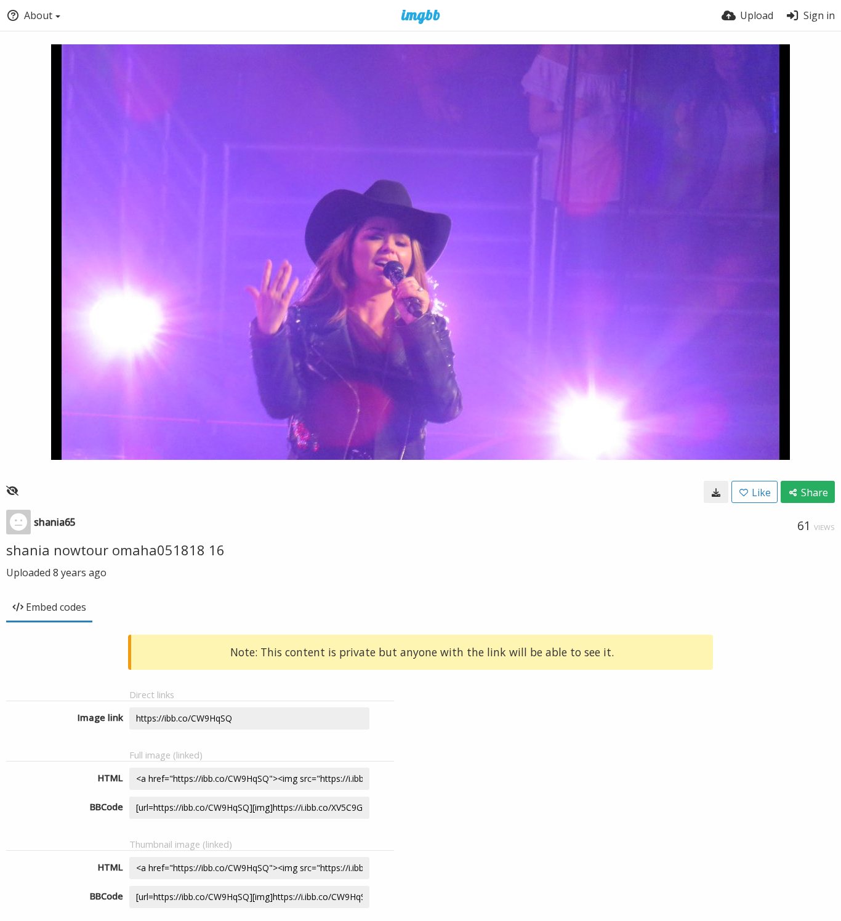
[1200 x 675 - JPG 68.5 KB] (716, 492)
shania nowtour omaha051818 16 (115, 550)
